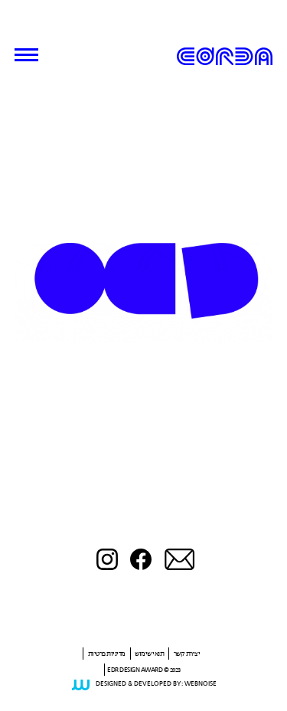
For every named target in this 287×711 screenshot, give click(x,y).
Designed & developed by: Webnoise (156, 683)
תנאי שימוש (149, 653)
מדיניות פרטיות (107, 653)
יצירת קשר (187, 653)
